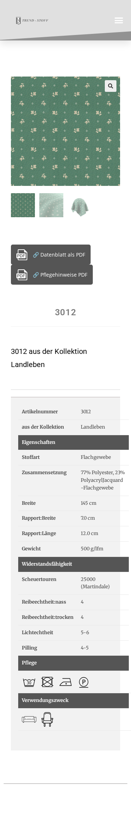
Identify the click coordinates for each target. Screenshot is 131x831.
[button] (119, 20)
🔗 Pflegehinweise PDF (60, 274)
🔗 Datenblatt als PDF (59, 254)
